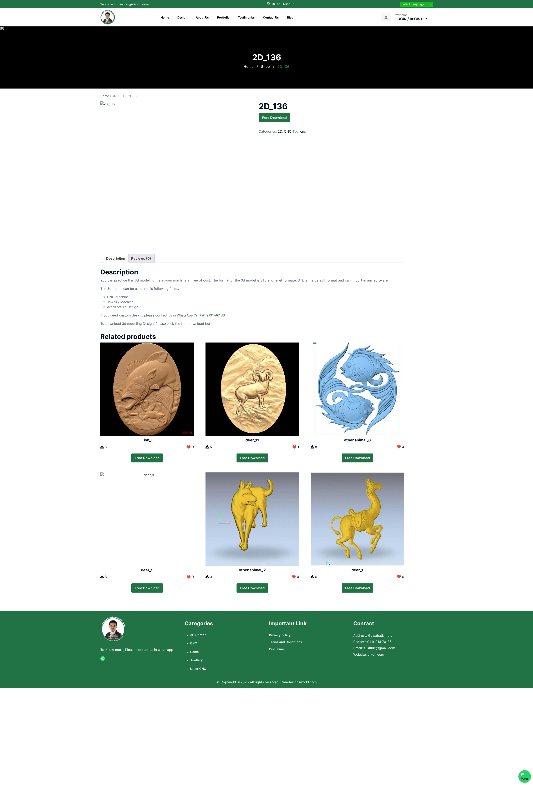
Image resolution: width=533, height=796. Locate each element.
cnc (303, 131)
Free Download (274, 118)
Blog (290, 17)
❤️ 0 (190, 447)
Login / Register (411, 19)
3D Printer (198, 635)
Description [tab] (115, 258)
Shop (265, 67)
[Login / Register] (386, 17)
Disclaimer (277, 649)
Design (182, 17)
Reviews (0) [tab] (141, 258)
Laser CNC (198, 669)
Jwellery (196, 660)
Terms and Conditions (285, 642)
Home (165, 17)
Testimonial (246, 17)
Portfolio (223, 17)
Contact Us (271, 17)
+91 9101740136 (282, 4)
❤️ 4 (400, 447)
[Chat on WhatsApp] (524, 776)
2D (123, 96)
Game (194, 652)
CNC (115, 96)
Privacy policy (280, 635)
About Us (202, 17)
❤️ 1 (295, 447)
